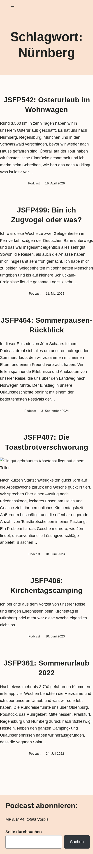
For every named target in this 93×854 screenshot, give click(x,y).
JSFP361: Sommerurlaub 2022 (46, 668)
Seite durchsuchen (23, 832)
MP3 (9, 819)
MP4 (20, 819)
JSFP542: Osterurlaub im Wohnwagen (46, 105)
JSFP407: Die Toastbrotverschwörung (46, 442)
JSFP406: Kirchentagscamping (46, 585)
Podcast (34, 183)
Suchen (77, 842)
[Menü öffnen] (12, 7)
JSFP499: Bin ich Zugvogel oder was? (46, 215)
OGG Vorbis (38, 819)
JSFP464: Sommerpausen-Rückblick (46, 325)
